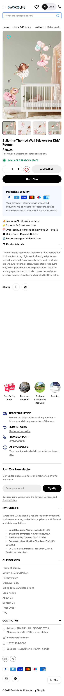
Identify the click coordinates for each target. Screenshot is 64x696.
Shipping (20, 153)
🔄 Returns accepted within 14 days (21, 238)
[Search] (58, 16)
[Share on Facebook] (16, 287)
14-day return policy (19, 431)
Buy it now (32, 179)
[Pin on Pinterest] (25, 287)
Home (5, 27)
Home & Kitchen (22, 27)
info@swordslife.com (18, 637)
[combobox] (32, 15)
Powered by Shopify (34, 690)
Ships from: (22, 234)
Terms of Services (44, 496)
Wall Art (39, 27)
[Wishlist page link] (36, 7)
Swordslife (16, 690)
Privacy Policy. (9, 500)
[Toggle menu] (4, 7)
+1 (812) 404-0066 (16, 643)
